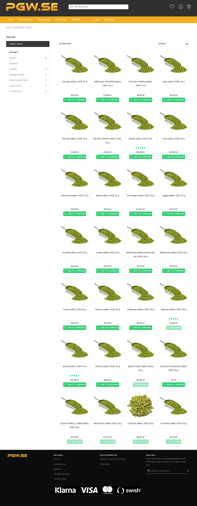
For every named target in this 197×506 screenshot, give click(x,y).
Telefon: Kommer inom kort (112, 459)
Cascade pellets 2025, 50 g (74, 81)
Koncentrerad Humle (18, 80)
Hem (8, 27)
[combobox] (98, 6)
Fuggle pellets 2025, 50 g (173, 195)
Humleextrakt (15, 91)
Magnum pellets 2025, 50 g (173, 309)
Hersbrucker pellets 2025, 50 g (108, 423)
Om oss (57, 459)
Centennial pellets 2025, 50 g (74, 195)
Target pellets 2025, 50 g (107, 252)
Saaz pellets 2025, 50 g (173, 81)
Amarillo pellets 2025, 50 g (74, 252)
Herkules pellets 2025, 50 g (74, 138)
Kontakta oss (60, 464)
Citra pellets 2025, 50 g (173, 138)
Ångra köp (104, 464)
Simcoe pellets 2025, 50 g (75, 366)
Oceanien (13, 63)
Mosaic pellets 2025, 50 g (140, 138)
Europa (12, 57)
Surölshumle (15, 85)
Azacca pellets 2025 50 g (74, 309)
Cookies (57, 469)
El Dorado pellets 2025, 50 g (140, 423)
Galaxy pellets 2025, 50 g (107, 195)
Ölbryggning (18, 27)
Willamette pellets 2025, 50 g (173, 252)
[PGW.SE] (32, 7)
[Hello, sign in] (181, 7)
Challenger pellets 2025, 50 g (140, 309)
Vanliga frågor (60, 478)
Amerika (13, 69)
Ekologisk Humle (16, 74)
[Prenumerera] (188, 471)
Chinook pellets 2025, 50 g (107, 366)
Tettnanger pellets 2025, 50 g (141, 195)
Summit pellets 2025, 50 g (107, 309)
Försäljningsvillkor (62, 474)
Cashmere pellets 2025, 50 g (173, 423)
